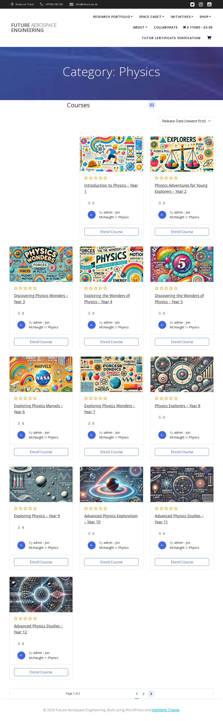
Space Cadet (150, 17)
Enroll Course (111, 231)
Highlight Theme (165, 710)
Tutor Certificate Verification (171, 38)
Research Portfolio (111, 17)
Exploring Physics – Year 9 (37, 515)
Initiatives (181, 17)
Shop (204, 17)
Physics (123, 217)
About (139, 27)
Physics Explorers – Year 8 (177, 405)
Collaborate (166, 27)
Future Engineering (34, 28)
